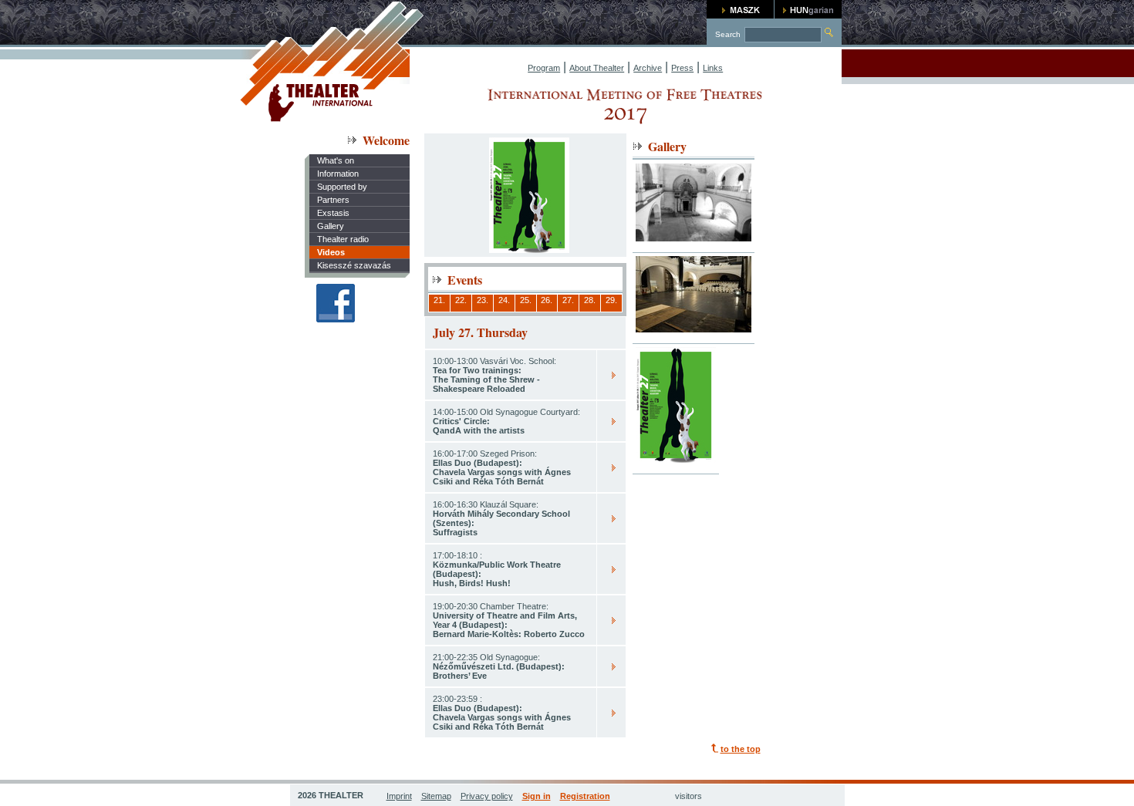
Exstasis (333, 213)
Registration (585, 796)
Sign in (536, 796)
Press (682, 68)
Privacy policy (487, 796)
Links (713, 68)
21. (439, 300)
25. (526, 300)
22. (461, 300)
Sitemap (436, 796)
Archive (647, 68)
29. (611, 300)
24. (504, 300)
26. (546, 300)
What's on (335, 160)
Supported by (342, 186)
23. (482, 300)
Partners (333, 199)
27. (568, 300)
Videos (331, 252)
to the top (741, 749)
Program (544, 68)
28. (590, 300)
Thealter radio (343, 239)
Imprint (399, 796)
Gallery (330, 226)
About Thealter (596, 68)
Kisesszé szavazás (354, 265)
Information (338, 173)
